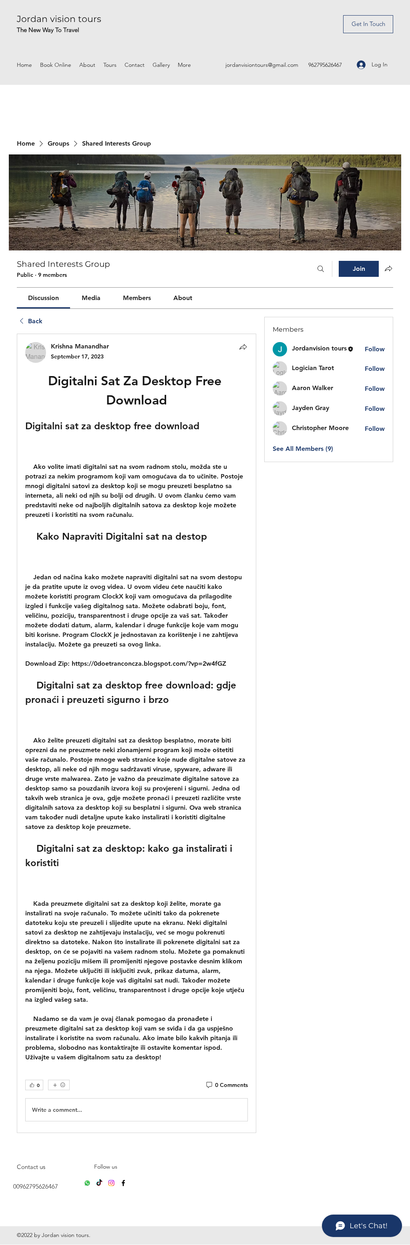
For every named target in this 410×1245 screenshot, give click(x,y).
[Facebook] (123, 1183)
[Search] (321, 269)
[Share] (243, 347)
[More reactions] (59, 1085)
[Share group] (388, 268)
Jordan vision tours (59, 19)
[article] (136, 733)
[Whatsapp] (87, 1183)
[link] (43, 298)
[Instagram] (111, 1183)
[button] (368, 24)
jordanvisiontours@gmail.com (261, 64)
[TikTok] (99, 1183)
